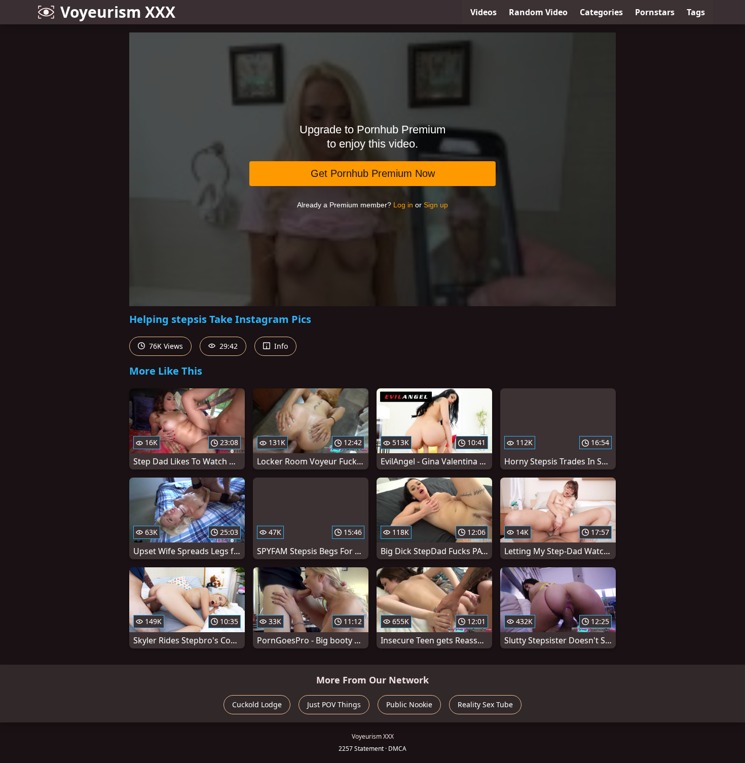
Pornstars (655, 12)
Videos (483, 12)
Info (280, 346)
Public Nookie (409, 704)
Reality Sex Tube (485, 704)
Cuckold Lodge (257, 704)
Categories (601, 12)
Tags (696, 12)
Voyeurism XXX (117, 12)
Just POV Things (334, 704)
